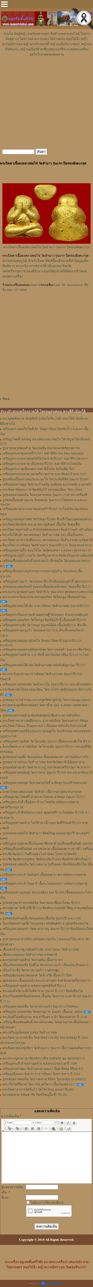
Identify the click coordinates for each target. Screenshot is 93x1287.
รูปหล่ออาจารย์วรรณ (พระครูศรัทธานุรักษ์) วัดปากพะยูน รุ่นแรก (46, 700)
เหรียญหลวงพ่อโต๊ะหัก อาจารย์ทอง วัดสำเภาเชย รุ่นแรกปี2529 (45, 606)
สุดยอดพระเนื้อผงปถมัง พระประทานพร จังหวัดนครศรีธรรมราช (46, 980)
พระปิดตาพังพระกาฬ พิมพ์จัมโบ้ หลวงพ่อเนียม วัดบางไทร (42, 489)
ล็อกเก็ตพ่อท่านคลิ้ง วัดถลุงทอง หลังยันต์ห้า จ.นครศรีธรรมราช (45, 923)
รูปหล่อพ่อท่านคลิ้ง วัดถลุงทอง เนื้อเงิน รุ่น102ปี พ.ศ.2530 (41, 918)
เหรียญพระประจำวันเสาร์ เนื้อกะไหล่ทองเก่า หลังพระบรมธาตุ (44, 883)
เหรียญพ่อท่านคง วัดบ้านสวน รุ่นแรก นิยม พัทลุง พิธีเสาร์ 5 (42, 1068)
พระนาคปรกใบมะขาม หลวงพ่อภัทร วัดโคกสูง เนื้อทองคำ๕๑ (44, 597)
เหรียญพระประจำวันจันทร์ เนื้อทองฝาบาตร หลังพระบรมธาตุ (44, 874)
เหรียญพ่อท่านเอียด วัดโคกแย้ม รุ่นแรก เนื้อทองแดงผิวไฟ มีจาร (46, 741)
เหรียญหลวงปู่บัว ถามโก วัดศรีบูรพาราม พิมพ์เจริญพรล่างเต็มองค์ (47, 555)
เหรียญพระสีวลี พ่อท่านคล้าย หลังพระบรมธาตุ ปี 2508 (39, 1063)
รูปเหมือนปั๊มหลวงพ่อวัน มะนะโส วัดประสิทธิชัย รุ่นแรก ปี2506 (45, 479)
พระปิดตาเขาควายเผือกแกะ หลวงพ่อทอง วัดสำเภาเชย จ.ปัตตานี (47, 540)
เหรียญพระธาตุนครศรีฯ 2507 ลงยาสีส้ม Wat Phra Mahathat (42, 453)
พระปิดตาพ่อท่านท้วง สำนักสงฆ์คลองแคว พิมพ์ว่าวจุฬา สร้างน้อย (47, 529)
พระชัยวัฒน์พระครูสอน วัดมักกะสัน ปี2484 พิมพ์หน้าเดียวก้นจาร (46, 859)
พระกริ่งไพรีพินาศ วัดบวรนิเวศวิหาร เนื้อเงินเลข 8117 (39, 1084)
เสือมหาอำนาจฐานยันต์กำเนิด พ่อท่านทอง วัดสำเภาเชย (40, 949)
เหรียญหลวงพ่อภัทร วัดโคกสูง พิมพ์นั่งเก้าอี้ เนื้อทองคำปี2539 (44, 620)
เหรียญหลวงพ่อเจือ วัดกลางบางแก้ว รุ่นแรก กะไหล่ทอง (40, 1006)
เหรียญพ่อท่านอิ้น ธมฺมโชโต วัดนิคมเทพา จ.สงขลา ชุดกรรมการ (46, 550)
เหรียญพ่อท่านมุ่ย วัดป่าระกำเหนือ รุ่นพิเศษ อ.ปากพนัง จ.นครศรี (46, 484)
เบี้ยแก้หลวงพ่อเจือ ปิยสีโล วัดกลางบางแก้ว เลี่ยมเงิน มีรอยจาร (45, 965)
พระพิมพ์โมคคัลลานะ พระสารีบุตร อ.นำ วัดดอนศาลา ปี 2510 (44, 1017)
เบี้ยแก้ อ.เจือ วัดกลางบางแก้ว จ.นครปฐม (30, 970)
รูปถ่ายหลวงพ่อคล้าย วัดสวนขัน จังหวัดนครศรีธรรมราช (41, 448)
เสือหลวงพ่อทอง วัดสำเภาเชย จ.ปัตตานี (29, 954)
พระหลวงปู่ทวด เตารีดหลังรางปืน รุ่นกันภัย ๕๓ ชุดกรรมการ (43, 1058)
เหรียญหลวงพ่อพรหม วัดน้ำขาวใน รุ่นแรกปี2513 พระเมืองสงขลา (47, 684)
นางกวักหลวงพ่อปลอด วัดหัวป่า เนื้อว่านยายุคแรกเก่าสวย (41, 791)
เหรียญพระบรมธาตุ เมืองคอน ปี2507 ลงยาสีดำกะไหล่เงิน (42, 463)
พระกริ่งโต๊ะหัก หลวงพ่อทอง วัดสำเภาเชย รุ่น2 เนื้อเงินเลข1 (43, 535)
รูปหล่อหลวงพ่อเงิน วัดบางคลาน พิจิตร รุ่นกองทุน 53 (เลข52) (44, 1079)
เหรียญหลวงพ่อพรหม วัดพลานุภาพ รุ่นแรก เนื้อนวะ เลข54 (42, 1011)
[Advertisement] (46, 70)
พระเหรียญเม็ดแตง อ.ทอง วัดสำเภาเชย (29, 1032)
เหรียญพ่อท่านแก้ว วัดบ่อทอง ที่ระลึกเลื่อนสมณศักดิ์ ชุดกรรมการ (47, 581)
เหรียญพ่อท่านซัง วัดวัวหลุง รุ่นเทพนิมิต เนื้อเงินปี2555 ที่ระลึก (44, 625)
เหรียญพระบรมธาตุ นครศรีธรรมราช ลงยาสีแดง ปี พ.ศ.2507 (44, 474)
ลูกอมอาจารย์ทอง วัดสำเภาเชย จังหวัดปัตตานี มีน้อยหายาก (43, 762)
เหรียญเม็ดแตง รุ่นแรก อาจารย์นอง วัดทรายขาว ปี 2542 (41, 1074)
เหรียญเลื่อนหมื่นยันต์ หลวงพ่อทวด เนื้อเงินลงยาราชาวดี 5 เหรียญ (47, 849)
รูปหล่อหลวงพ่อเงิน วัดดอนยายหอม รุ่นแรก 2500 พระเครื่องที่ (44, 495)
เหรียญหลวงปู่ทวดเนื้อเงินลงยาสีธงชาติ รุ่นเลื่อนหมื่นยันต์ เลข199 (47, 843)
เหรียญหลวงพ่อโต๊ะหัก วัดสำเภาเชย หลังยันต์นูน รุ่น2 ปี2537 (43, 665)
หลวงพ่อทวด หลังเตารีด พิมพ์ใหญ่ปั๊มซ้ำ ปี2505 (34, 1094)
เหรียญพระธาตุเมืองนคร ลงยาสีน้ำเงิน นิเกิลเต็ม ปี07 (38, 469)
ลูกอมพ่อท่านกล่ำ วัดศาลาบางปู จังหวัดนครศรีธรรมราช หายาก (46, 767)
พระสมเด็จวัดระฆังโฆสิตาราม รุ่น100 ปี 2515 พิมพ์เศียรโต (42, 991)
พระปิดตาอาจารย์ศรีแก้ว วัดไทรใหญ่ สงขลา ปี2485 (38, 1089)
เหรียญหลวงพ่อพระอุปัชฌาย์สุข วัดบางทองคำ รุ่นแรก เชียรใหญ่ (46, 649)
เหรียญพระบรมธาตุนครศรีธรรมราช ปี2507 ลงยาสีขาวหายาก (45, 458)
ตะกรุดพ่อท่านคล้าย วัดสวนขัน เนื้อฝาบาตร (32, 960)
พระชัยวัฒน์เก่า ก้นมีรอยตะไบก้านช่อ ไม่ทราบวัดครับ (39, 854)
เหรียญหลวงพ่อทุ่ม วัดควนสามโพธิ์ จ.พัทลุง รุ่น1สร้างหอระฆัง (44, 783)
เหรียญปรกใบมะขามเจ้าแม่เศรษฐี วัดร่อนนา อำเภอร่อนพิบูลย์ (45, 614)
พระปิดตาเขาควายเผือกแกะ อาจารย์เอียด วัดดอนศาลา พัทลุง (45, 720)
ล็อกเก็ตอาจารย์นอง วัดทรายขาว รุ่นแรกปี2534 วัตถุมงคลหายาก (47, 545)
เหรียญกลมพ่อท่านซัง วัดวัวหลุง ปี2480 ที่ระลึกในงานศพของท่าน (46, 519)
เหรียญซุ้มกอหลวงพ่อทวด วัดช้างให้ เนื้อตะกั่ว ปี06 (37, 975)
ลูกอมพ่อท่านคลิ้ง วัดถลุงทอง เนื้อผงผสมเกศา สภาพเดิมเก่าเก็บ (45, 757)
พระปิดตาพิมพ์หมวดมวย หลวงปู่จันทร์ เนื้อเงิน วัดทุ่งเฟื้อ (41, 524)
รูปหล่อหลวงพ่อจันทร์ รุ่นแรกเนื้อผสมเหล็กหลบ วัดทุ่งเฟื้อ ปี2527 (46, 586)
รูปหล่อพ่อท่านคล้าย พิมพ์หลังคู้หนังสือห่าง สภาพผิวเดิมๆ (41, 715)
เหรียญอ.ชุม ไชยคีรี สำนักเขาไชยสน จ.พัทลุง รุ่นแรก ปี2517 (43, 797)
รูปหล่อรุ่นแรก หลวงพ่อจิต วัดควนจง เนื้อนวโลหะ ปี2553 (41, 903)
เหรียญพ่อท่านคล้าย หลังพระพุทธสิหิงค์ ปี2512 (34, 986)
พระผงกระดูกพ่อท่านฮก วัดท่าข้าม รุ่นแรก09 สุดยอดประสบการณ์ (47, 592)
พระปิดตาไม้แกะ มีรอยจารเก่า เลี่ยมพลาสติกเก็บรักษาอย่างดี (44, 726)
